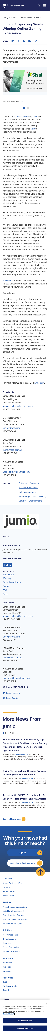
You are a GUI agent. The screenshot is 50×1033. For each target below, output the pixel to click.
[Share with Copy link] (35, 41)
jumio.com (39, 383)
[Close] (46, 1004)
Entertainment (35, 500)
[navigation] (44, 5)
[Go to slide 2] (28, 108)
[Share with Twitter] (18, 41)
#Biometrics (8, 574)
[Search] (39, 6)
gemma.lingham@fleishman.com (18, 406)
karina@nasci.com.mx (12, 450)
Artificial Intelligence (28, 487)
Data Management (27, 492)
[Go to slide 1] (24, 108)
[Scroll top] (40, 871)
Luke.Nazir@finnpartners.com (16, 472)
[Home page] (13, 6)
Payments (34, 483)
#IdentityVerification (12, 582)
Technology (24, 496)
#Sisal (5, 593)
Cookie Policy (8, 1014)
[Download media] (22, 101)
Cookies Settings (25, 1021)
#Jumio (6, 586)
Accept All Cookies (25, 1028)
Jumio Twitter (12, 698)
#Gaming (7, 578)
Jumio (34, 116)
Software (23, 483)
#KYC (5, 590)
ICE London (8, 280)
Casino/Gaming (39, 496)
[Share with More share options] (41, 41)
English (7, 565)
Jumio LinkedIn (13, 693)
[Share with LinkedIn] (13, 41)
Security (22, 500)
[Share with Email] (30, 41)
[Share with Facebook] (24, 41)
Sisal (33, 128)
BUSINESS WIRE (21, 116)
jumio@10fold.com (11, 428)
